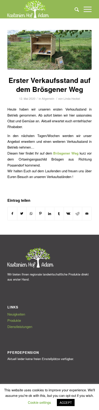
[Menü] (85, 9)
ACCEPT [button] (66, 402)
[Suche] (74, 9)
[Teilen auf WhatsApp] (30, 213)
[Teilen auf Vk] (68, 213)
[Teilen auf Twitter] (21, 213)
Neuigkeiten (16, 314)
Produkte (14, 320)
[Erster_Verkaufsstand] (49, 50)
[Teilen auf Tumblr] (58, 213)
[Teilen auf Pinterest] (40, 213)
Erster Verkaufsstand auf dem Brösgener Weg (49, 84)
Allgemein (48, 98)
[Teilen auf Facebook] (12, 213)
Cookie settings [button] (39, 402)
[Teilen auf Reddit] (77, 213)
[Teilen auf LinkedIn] (49, 213)
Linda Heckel (72, 98)
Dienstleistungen (19, 326)
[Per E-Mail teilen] (86, 213)
